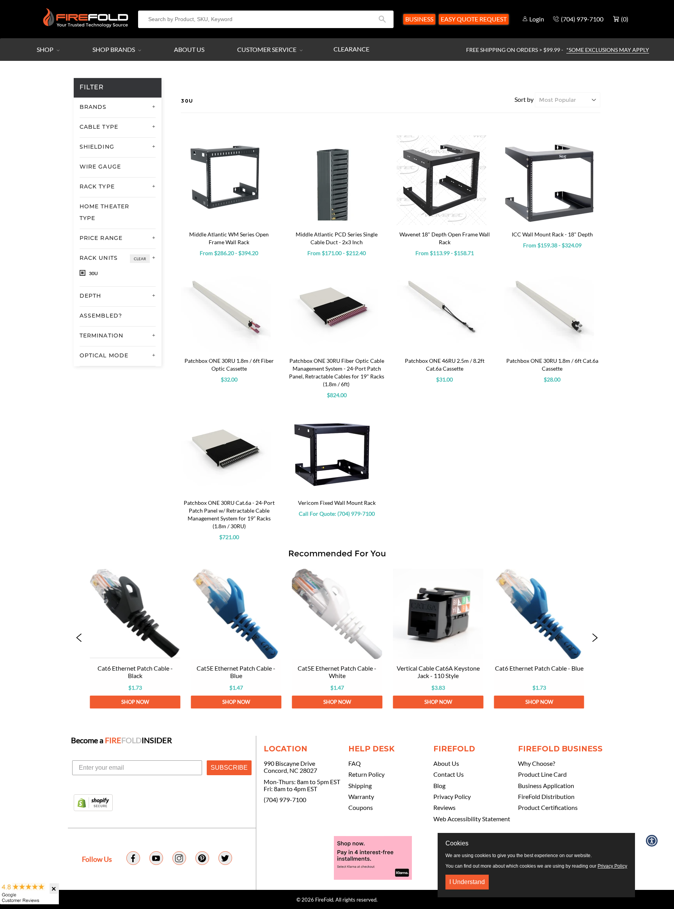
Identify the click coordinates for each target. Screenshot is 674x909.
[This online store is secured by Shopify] (93, 803)
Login (536, 19)
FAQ (354, 763)
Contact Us (448, 774)
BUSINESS (419, 19)
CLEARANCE (351, 49)
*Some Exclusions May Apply (607, 49)
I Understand (467, 882)
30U (93, 273)
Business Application (546, 785)
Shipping (360, 785)
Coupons (360, 807)
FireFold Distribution (546, 796)
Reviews (444, 807)
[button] (79, 638)
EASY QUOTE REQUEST (474, 19)
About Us (189, 49)
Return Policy (366, 774)
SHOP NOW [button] (135, 702)
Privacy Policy (452, 796)
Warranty (361, 796)
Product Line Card (542, 774)
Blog (439, 785)
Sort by (524, 99)
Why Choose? (536, 763)
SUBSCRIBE (229, 767)
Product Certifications (548, 807)
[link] (135, 638)
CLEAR (140, 258)
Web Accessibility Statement (471, 818)
